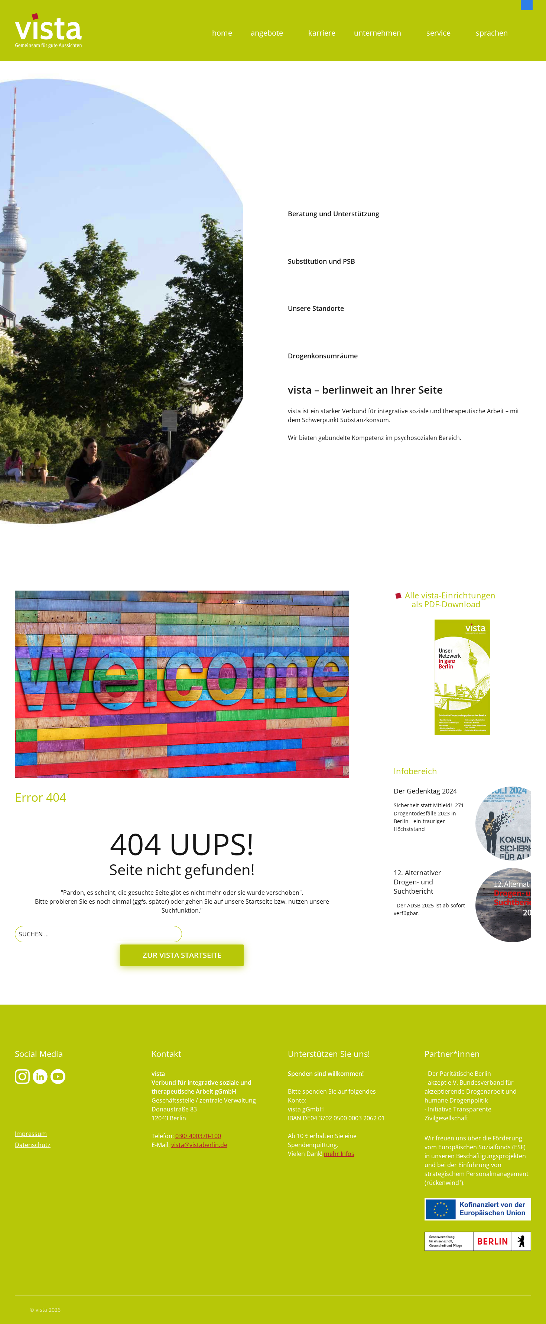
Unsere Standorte (316, 308)
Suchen (527, 20)
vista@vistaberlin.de (199, 1145)
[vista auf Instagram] (22, 1076)
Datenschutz (33, 1145)
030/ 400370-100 (198, 1136)
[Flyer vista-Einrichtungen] (462, 677)
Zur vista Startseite (182, 955)
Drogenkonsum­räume (323, 355)
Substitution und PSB (321, 261)
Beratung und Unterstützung (333, 213)
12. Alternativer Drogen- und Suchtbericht (417, 882)
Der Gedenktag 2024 (425, 790)
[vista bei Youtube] (40, 1076)
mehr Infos (339, 1154)
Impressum (31, 1134)
